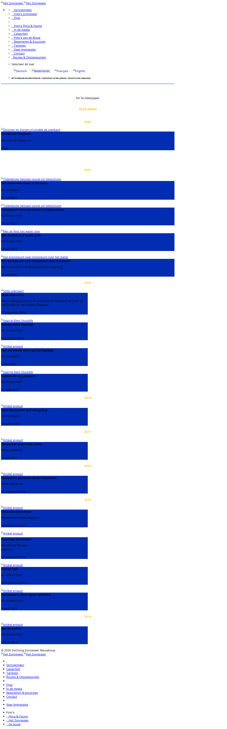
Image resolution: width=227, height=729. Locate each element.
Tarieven (19, 45)
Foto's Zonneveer (24, 14)
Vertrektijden (22, 10)
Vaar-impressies (24, 49)
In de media (21, 30)
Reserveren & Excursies (28, 41)
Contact (18, 53)
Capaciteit (20, 34)
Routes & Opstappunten (29, 57)
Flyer (16, 18)
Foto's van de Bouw (26, 37)
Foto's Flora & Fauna (27, 26)
